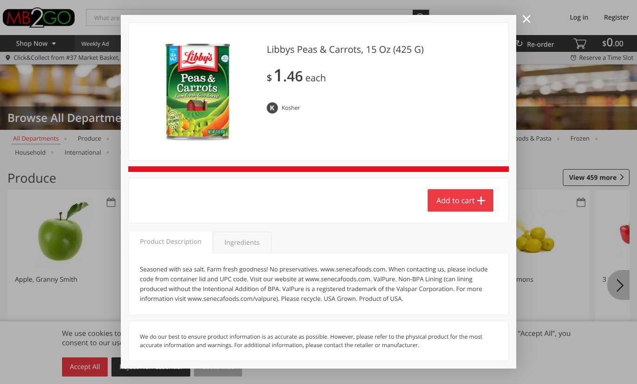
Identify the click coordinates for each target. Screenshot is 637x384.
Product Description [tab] (170, 241)
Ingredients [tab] (241, 242)
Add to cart (455, 200)
